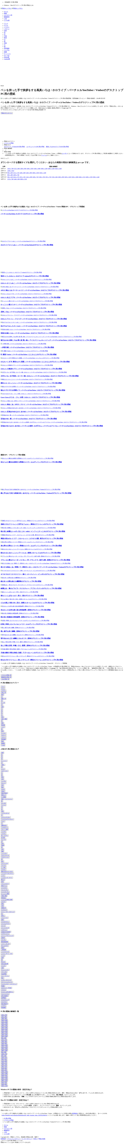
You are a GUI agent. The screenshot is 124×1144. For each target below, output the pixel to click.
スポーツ (3, 735)
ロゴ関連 (3, 797)
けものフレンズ (5, 999)
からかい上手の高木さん (7, 992)
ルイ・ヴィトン (5, 976)
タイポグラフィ (5, 921)
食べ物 (3, 837)
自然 (5, 30)
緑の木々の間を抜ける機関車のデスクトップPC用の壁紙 (21, 581)
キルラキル (4, 1001)
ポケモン (3, 901)
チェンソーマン (5, 969)
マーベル (3, 865)
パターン (6, 29)
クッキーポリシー (27, 1139)
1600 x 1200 (44, 168)
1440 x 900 (29, 173)
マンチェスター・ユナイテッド (9, 984)
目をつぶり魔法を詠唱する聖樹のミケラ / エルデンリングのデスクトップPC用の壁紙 (31, 462)
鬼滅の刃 (3, 907)
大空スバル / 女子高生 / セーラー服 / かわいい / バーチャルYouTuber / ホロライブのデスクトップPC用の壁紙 (40, 376)
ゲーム (6, 25)
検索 (5, 13)
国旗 (2, 851)
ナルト (3, 821)
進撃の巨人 (4, 825)
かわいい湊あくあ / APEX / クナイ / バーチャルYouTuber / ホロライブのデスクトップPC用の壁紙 (36, 404)
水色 (2, 779)
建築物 (3, 743)
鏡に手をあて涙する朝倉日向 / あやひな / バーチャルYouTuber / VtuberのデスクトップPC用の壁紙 (36, 493)
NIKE (2, 947)
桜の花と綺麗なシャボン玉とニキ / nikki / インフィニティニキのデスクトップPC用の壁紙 (33, 531)
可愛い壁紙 (4, 895)
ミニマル (3, 831)
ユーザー (64, 153)
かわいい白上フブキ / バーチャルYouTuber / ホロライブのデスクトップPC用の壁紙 (30, 297)
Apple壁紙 (3, 974)
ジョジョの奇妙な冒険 (6, 899)
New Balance (4, 1003)
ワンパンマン (4, 889)
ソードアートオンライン (7, 873)
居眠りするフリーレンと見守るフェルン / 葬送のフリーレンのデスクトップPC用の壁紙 (32, 524)
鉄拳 (2, 919)
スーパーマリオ (5, 927)
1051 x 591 (22, 177)
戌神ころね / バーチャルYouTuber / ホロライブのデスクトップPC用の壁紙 (27, 312)
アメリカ (3, 805)
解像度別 (6, 17)
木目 (2, 849)
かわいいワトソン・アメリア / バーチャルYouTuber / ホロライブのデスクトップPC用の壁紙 (34, 319)
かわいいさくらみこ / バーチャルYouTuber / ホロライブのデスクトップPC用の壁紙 (30, 283)
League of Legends (6, 931)
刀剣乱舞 (3, 949)
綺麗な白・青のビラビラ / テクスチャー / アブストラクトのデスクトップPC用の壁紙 (31, 588)
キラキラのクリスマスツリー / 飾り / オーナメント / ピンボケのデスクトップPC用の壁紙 (32, 574)
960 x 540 (10, 177)
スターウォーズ (5, 855)
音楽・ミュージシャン (6, 799)
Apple (2, 845)
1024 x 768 (10, 168)
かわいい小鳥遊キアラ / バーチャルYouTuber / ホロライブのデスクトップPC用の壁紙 (31, 369)
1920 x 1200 (42, 173)
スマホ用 (6, 20)
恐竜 (2, 903)
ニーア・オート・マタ (6, 953)
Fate (2, 843)
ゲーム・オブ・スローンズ (8, 911)
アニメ (6, 23)
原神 (2, 957)
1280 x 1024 (10, 170)
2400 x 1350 (89, 177)
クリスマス (4, 887)
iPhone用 (6, 57)
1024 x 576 (16, 177)
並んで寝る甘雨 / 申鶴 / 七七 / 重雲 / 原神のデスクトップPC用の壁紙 (25, 645)
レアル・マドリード (6, 980)
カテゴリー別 (8, 15)
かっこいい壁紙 (5, 893)
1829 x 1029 (67, 177)
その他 (3, 745)
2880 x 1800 (4, 1050)
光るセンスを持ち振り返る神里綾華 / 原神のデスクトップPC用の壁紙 (26, 610)
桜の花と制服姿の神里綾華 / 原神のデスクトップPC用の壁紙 (22, 617)
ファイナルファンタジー (7, 819)
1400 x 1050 (29, 168)
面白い (3, 915)
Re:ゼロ (3, 961)
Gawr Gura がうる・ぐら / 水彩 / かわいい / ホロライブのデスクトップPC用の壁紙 (30, 397)
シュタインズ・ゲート (6, 877)
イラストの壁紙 (8, 143)
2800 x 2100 (4, 1032)
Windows (3, 897)
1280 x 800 (22, 173)
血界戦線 (3, 997)
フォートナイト (5, 994)
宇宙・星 (3, 692)
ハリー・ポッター (5, 943)
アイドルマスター (5, 923)
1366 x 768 (42, 177)
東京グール (4, 885)
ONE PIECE (4, 793)
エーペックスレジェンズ (7, 935)
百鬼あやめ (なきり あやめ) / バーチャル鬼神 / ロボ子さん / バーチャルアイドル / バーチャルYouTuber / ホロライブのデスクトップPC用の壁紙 (52, 426)
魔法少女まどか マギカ (7, 871)
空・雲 (3, 702)
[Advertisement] (62, 73)
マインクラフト (5, 883)
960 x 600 (10, 173)
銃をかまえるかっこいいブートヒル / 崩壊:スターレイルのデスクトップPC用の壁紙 (31, 553)
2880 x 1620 (4, 1080)
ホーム (6, 11)
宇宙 (5, 36)
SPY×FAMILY (4, 995)
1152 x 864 (17, 168)
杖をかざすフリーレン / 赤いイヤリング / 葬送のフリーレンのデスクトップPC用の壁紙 (32, 660)
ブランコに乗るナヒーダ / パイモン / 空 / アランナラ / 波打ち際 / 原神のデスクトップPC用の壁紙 (35, 560)
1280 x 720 (35, 177)
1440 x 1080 (37, 168)
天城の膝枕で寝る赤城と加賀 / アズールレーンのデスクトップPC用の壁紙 (27, 652)
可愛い (3, 764)
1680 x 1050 (35, 173)
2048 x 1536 (4, 1029)
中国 (2, 905)
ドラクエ (3, 989)
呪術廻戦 (3, 1007)
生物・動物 (4, 719)
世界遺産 (6, 48)
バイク (3, 727)
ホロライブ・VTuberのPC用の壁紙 (14, 146)
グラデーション (5, 857)
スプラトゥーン (5, 933)
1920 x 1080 (74, 177)
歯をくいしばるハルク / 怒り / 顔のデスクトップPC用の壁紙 (22, 595)
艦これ (3, 879)
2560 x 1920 (4, 1031)
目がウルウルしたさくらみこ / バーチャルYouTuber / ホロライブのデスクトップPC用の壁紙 (34, 326)
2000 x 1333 (23, 179)
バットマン (4, 853)
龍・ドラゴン (4, 835)
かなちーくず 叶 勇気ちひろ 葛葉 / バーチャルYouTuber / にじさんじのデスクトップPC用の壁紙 (35, 362)
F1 (2, 913)
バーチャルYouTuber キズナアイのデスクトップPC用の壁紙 (22, 214)
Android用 (7, 59)
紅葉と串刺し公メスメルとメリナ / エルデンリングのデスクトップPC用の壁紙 (29, 624)
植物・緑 (3, 698)
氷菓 (2, 967)
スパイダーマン (5, 891)
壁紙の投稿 (41, 1139)
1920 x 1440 (58, 168)
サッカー (3, 733)
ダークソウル (4, 863)
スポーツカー (4, 771)
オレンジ (3, 783)
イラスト (6, 27)
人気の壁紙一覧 (5, 679)
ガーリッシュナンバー (6, 982)
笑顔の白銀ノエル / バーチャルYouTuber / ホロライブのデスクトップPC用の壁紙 (30, 333)
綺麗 (5, 52)
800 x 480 (10, 175)
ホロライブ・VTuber (6, 987)
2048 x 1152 (82, 177)
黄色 (2, 777)
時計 (2, 978)
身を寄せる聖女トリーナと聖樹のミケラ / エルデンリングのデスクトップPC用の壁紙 (31, 546)
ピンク (3, 768)
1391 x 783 (48, 177)
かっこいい (7, 53)
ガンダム (3, 939)
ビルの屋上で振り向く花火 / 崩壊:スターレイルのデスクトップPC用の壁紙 (27, 603)
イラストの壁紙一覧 (6, 675)
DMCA (35, 1139)
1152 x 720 (16, 173)
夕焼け (3, 791)
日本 (2, 785)
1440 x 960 (17, 179)
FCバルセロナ (4, 945)
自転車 (3, 937)
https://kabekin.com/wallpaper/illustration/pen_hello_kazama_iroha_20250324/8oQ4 (24, 1115)
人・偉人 (3, 867)
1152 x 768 (10, 179)
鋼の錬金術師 (4, 941)
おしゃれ (6, 55)
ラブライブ (4, 909)
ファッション (4, 917)
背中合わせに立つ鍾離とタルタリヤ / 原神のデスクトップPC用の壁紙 (26, 638)
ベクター (3, 833)
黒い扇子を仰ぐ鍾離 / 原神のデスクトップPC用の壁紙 (20, 631)
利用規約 (75, 1113)
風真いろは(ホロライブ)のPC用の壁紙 (57, 146)
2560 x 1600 (4, 1048)
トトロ (3, 955)
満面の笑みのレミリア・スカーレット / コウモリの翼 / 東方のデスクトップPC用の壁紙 (32, 538)
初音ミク (3, 795)
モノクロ (3, 839)
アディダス (4, 971)
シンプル (6, 50)
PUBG (2, 986)
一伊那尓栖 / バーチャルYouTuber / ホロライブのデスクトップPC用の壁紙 (27, 347)
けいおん (3, 965)
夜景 (5, 37)
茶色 (2, 811)
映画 (2, 741)
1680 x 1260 (51, 168)
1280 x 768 (16, 175)
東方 (2, 861)
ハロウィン (4, 929)
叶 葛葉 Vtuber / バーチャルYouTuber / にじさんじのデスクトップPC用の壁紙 (29, 354)
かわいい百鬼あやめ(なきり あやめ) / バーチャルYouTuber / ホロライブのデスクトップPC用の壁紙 (36, 411)
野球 (2, 731)
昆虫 (2, 717)
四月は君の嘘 (4, 963)
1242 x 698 (29, 177)
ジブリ (3, 875)
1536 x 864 (55, 177)
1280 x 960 (23, 168)
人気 (5, 18)
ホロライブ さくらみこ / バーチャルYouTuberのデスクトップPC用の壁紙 (27, 245)
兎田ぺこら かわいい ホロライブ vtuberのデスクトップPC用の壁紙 (25, 276)
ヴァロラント (4, 827)
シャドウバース (5, 951)
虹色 (2, 881)
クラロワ (3, 1005)
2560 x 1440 (96, 177)
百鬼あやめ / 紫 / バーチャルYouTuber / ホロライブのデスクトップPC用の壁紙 (29, 419)
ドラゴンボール (5, 813)
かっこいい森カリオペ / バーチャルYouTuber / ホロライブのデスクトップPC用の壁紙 (31, 304)
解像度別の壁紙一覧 (6, 677)
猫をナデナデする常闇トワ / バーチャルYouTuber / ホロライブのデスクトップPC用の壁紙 (33, 390)
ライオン (3, 869)
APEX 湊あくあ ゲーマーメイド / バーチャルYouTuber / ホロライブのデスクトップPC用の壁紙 (35, 290)
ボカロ (3, 789)
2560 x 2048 (4, 1036)
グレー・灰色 (4, 829)
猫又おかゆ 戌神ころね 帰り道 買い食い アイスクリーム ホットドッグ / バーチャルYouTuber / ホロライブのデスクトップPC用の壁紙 (48, 340)
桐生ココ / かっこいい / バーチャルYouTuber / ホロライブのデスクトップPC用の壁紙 (31, 383)
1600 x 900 (61, 177)
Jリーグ (3, 925)
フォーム (44, 155)
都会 (2, 787)
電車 (5, 43)
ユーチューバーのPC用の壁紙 (35, 146)
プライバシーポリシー (14, 1139)
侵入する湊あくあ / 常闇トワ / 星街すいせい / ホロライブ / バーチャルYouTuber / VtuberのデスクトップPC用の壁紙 (42, 567)
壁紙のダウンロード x (6, 113)
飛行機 (3, 725)
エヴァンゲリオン (5, 817)
